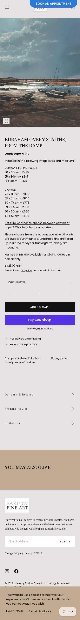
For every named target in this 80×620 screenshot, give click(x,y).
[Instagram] (7, 571)
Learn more (15, 610)
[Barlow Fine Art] (17, 505)
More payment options (40, 328)
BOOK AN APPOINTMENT (53, 3)
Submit (65, 541)
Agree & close (40, 610)
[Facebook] (16, 571)
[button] (7, 7)
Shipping (26, 270)
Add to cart (40, 307)
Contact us (12, 423)
